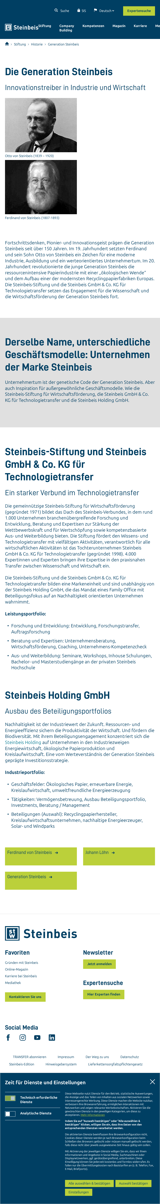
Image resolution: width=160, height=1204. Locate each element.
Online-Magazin (16, 969)
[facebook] (8, 1038)
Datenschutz (129, 1057)
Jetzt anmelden (99, 964)
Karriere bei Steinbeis (21, 976)
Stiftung (44, 26)
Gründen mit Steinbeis (21, 963)
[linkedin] (52, 1038)
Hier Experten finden (103, 994)
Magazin (118, 26)
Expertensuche (139, 11)
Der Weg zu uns (97, 1057)
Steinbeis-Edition (21, 1064)
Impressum (66, 1057)
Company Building (66, 28)
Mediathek (13, 983)
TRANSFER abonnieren (29, 1057)
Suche (64, 11)
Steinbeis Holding (23, 742)
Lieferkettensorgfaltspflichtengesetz (115, 1064)
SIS (84, 11)
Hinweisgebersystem (61, 1064)
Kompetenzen (93, 26)
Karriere (140, 26)
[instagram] (23, 1038)
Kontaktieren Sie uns (25, 997)
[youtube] (37, 1038)
